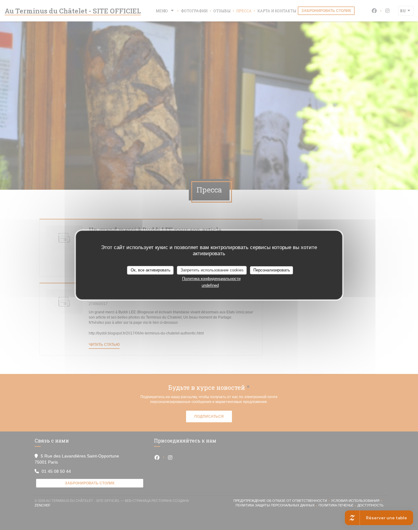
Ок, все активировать (150, 270)
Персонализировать (271, 270)
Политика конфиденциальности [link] (211, 278)
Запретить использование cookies (212, 270)
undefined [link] (210, 285)
